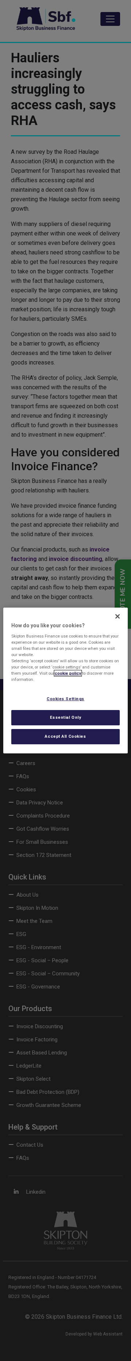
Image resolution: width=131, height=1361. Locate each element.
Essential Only (66, 717)
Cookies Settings (65, 698)
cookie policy (68, 673)
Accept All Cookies (65, 736)
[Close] (118, 616)
